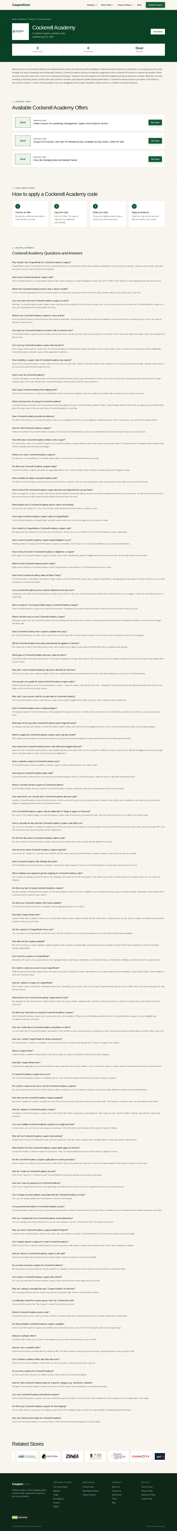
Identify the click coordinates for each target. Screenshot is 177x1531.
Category (91, 5)
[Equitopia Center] (16, 1456)
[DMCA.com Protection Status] (20, 1517)
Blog (139, 5)
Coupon (21, 5)
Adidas (56, 1506)
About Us (115, 1487)
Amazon (56, 1503)
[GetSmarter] (130, 1456)
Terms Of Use (147, 1487)
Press (114, 1499)
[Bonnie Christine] (84, 1456)
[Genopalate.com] (153, 1456)
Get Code (155, 122)
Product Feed (88, 1487)
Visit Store (157, 32)
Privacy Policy (147, 1491)
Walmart (56, 1491)
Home (14, 19)
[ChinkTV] (107, 1456)
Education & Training (26, 19)
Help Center (117, 1495)
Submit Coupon (155, 5)
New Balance (58, 1499)
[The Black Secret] (61, 1456)
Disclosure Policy (148, 1495)
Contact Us (116, 1491)
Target (55, 1495)
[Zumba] (39, 1456)
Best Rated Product (91, 1491)
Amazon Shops (124, 5)
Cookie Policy (146, 1499)
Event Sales (106, 5)
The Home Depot (60, 1487)
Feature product (89, 1495)
